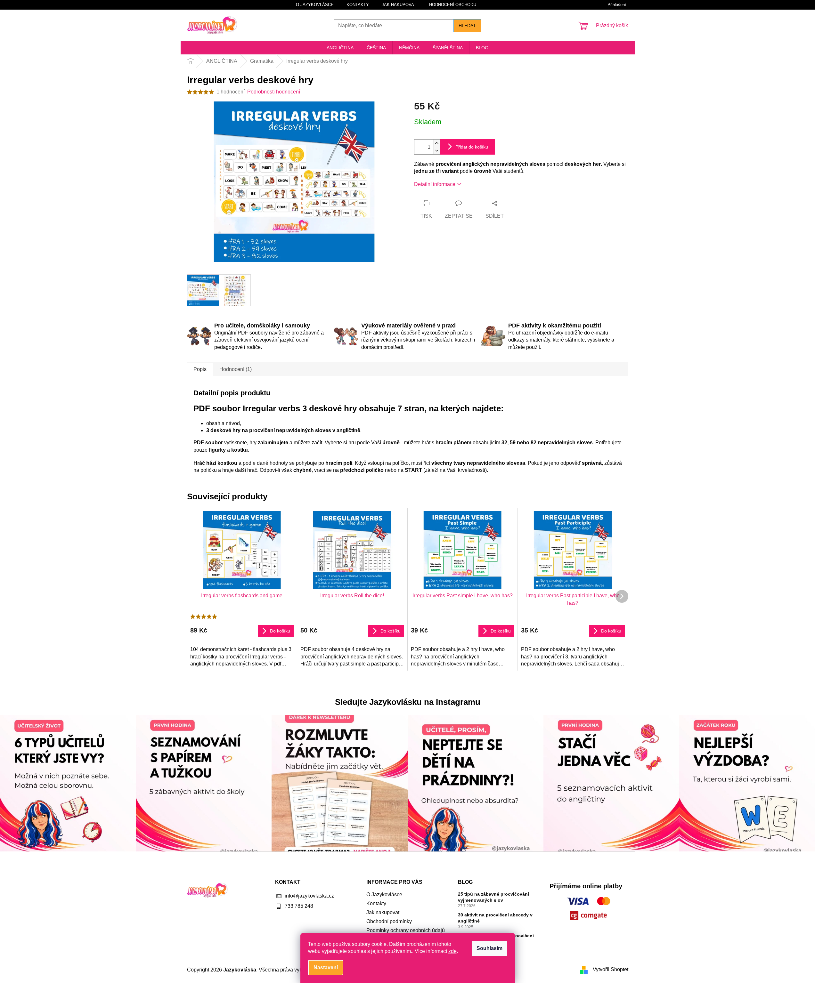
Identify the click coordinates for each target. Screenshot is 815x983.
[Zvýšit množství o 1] (437, 143)
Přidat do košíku (471, 146)
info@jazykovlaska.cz (309, 895)
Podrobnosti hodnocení (273, 91)
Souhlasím (489, 948)
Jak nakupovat (399, 4)
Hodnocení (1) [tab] (235, 369)
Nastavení (326, 967)
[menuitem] (340, 47)
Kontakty (357, 4)
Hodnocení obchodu (452, 4)
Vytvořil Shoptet (610, 969)
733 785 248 (299, 906)
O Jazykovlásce (315, 4)
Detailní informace (434, 184)
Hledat (467, 25)
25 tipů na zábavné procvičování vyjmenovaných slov (493, 897)
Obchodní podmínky (389, 921)
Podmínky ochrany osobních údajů (405, 930)
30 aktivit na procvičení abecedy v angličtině (495, 917)
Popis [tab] (200, 369)
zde (452, 951)
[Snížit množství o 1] (437, 150)
